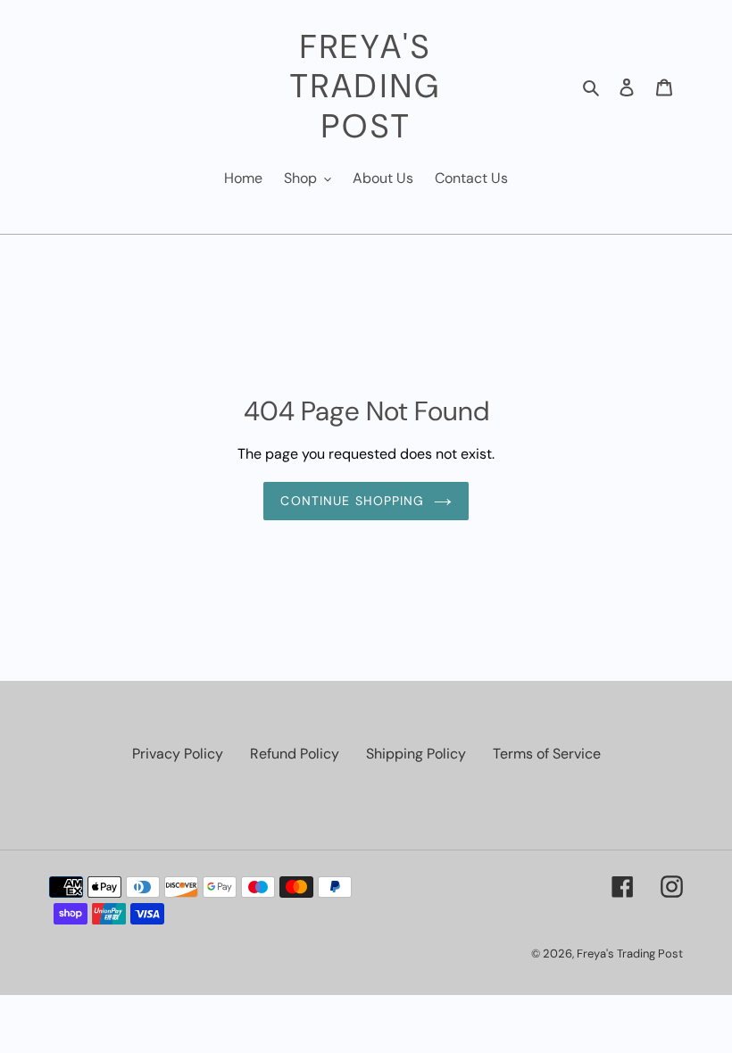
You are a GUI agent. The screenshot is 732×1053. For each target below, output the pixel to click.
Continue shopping (352, 501)
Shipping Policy (416, 753)
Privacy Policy (177, 753)
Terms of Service (547, 753)
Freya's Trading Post (366, 86)
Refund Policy (294, 753)
